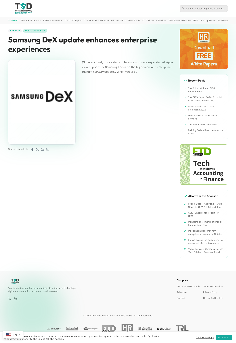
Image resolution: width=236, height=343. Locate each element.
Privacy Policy (210, 292)
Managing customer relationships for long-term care (205, 223)
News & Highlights (35, 30)
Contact (181, 298)
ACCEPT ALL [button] (224, 337)
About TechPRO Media (188, 286)
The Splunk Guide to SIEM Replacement (41, 20)
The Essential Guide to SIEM (183, 20)
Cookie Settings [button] (205, 337)
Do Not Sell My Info (213, 298)
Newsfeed (15, 30)
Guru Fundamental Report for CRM (203, 214)
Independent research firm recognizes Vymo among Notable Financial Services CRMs (205, 232)
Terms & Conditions (213, 286)
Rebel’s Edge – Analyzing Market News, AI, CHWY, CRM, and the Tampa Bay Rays (205, 205)
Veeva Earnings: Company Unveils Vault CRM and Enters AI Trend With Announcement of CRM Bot (205, 250)
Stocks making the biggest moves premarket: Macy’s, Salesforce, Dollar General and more (205, 241)
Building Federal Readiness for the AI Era (205, 132)
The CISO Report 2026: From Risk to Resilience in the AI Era (95, 20)
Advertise (182, 292)
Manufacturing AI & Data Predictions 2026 (201, 108)
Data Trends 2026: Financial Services (147, 20)
